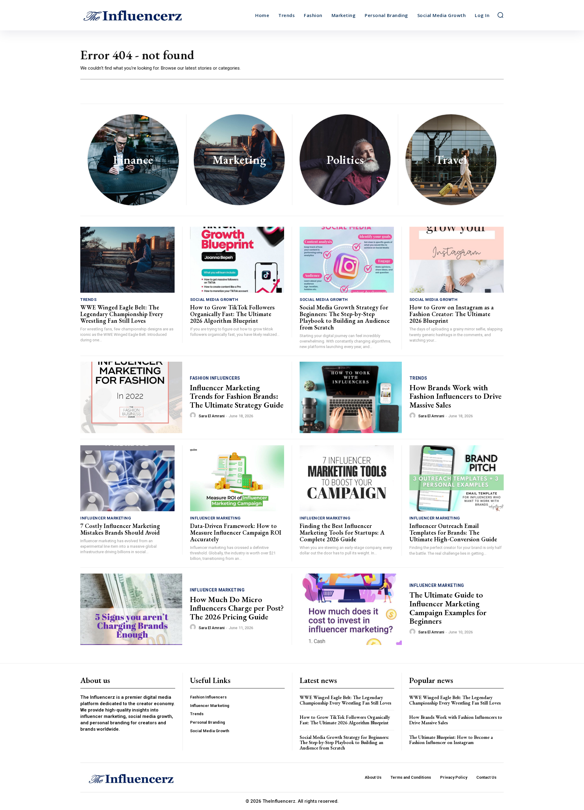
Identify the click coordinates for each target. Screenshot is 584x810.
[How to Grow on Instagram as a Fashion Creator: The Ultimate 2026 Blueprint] (456, 260)
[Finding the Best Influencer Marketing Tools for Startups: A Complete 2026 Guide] (347, 478)
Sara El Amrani (211, 416)
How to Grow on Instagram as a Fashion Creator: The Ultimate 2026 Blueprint (451, 314)
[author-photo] (194, 415)
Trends (88, 300)
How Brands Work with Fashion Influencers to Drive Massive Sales (455, 396)
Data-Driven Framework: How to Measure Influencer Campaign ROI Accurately (235, 532)
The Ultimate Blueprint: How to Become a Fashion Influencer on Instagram (451, 740)
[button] (500, 15)
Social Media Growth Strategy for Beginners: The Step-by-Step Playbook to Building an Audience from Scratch (345, 317)
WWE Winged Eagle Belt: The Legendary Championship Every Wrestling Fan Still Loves (121, 314)
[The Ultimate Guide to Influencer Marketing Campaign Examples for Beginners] (351, 609)
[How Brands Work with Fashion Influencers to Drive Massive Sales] (351, 397)
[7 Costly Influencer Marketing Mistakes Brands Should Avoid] (127, 478)
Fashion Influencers (215, 378)
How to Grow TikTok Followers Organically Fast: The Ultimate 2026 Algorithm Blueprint (232, 314)
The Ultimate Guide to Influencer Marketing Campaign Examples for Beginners (448, 608)
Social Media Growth (214, 300)
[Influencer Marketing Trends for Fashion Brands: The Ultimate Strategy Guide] (131, 397)
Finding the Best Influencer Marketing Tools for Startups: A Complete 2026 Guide (342, 532)
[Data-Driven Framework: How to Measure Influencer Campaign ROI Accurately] (237, 478)
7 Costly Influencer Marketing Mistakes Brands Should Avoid (120, 529)
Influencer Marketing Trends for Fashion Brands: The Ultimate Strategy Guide (236, 396)
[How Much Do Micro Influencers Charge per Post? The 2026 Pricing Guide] (131, 609)
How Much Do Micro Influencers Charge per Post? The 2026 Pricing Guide (237, 608)
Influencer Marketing (105, 518)
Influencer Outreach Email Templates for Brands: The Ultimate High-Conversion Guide (453, 532)
